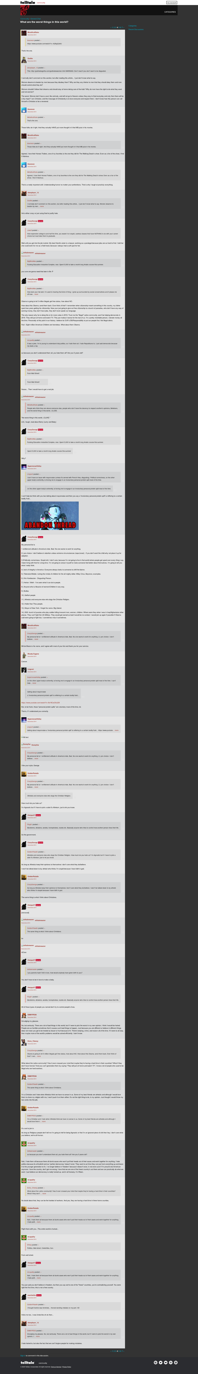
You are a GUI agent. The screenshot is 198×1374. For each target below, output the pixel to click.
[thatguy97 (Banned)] (23, 816)
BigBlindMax (31, 261)
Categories (170, 12)
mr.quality (30, 340)
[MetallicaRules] (23, 33)
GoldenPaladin (33, 773)
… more (41, 206)
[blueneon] (23, 110)
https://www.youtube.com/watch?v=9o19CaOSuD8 (40, 702)
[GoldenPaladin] (23, 774)
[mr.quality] (23, 1143)
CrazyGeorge (32, 221)
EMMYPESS (32, 1014)
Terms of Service (56, 1367)
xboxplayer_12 (32, 67)
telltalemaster (40, 253)
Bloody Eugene (33, 654)
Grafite (30, 58)
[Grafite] (23, 60)
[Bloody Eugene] (23, 655)
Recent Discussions (136, 29)
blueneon (30, 40)
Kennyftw (35, 745)
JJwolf (29, 230)
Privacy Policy (66, 1367)
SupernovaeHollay (34, 466)
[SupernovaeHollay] (23, 466)
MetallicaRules (33, 32)
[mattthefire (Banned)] (23, 1297)
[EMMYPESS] (23, 1015)
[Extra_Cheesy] (23, 1042)
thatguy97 (31, 815)
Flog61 (29, 824)
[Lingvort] (23, 670)
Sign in (22, 1355)
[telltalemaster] (27, 253)
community (41, 2)
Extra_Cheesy (33, 1041)
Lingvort (30, 474)
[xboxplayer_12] (23, 193)
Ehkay (29, 1245)
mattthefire (32, 1295)
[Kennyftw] (25, 744)
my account (171, 2)
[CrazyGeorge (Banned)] (23, 222)
